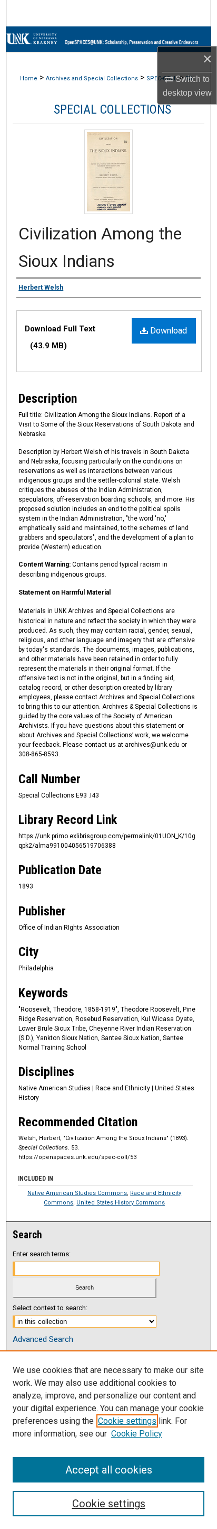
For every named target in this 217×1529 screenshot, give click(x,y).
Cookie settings (127, 1421)
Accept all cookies (108, 1469)
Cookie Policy (136, 1434)
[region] (108, 1439)
